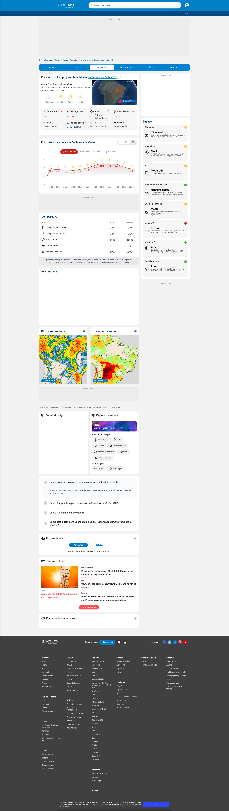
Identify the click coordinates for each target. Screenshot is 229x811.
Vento (125, 452)
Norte (94, 727)
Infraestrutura (98, 702)
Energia (95, 698)
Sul (93, 713)
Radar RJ (46, 758)
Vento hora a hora (74, 717)
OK (156, 804)
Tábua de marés (73, 724)
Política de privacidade (176, 672)
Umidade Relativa (119, 446)
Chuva (119, 440)
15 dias (152, 67)
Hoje (76, 67)
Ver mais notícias (89, 607)
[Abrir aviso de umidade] (133, 111)
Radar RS (96, 756)
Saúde (94, 672)
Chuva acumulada (49, 768)
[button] (182, 13)
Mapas (70, 658)
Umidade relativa (74, 676)
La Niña (95, 749)
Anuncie (169, 665)
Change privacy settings (176, 676)
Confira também (148, 658)
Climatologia (72, 728)
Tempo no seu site (149, 665)
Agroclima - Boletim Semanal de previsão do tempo (102, 685)
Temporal (96, 734)
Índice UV (71, 721)
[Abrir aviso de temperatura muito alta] (62, 111)
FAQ (168, 679)
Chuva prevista (48, 765)
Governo (95, 705)
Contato (170, 658)
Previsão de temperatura (72, 709)
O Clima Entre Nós (99, 773)
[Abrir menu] (41, 6)
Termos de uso (172, 683)
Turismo (95, 752)
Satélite (101, 469)
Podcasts (46, 734)
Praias (44, 683)
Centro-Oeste (97, 720)
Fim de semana (127, 67)
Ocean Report (122, 700)
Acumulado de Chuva (106, 452)
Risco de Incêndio (104, 458)
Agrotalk (95, 777)
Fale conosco (172, 669)
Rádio (119, 672)
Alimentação (97, 669)
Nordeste (95, 724)
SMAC (119, 686)
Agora (51, 67)
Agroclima (96, 665)
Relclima (45, 731)
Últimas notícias (98, 661)
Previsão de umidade (75, 713)
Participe (145, 661)
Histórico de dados (177, 67)
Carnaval (95, 760)
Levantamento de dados (126, 697)
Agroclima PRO (122, 690)
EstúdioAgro (97, 781)
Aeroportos (78, 545)
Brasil (44, 661)
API (118, 693)
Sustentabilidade (99, 679)
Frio (93, 731)
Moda (94, 695)
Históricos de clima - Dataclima (50, 726)
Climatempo (107, 642)
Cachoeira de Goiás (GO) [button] (103, 77)
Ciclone (95, 742)
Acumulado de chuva (75, 669)
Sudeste (95, 716)
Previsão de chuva (74, 704)
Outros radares (48, 761)
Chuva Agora (117, 469)
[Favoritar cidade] (120, 77)
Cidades (99, 545)
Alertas (95, 676)
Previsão (46, 658)
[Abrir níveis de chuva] (108, 111)
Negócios (96, 691)
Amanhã (102, 67)
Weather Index (122, 708)
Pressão (101, 446)
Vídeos (95, 791)
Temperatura (102, 440)
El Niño (95, 745)
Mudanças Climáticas (101, 709)
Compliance (171, 661)
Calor (94, 738)
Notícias (95, 658)
